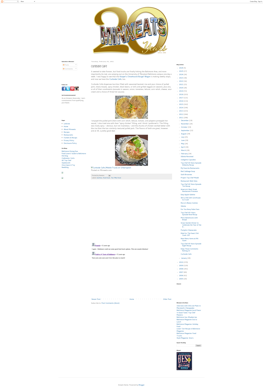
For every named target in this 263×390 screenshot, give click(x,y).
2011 (181, 117)
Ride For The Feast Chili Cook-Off (190, 234)
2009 (181, 265)
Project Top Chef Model (190, 177)
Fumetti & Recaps (70, 137)
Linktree (67, 123)
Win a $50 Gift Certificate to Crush (191, 198)
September (185, 130)
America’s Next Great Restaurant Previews (189, 190)
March (183, 150)
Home (132, 299)
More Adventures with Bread (189, 218)
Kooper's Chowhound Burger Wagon (135, 76)
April (183, 147)
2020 (181, 87)
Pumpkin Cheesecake (189, 230)
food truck (106, 178)
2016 (181, 101)
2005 (181, 278)
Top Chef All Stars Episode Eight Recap (191, 244)
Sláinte (183, 206)
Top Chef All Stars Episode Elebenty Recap (191, 164)
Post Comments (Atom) (110, 303)
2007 (181, 272)
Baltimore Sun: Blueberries (187, 317)
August (184, 133)
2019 (181, 91)
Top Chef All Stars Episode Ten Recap (191, 185)
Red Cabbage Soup (188, 171)
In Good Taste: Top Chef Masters (186, 313)
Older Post (167, 299)
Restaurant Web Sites (189, 181)
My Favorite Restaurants (190, 168)
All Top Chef (66, 160)
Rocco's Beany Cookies (189, 203)
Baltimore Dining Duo (70, 151)
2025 (181, 71)
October (184, 127)
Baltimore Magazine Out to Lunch (187, 320)
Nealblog (65, 167)
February (184, 153)
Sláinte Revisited (187, 156)
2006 (181, 275)
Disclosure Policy (70, 143)
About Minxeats (70, 129)
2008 (181, 269)
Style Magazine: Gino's (185, 338)
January (184, 258)
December (185, 120)
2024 (181, 74)
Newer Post (96, 299)
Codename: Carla (68, 158)
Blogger (142, 385)
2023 (181, 78)
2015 (181, 104)
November (185, 123)
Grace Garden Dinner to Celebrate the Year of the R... (191, 225)
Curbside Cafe (115, 79)
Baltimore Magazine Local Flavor (189, 310)
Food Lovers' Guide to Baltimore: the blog (74, 154)
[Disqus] (131, 212)
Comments (68, 69)
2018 (181, 94)
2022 (181, 81)
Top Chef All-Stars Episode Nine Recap (189, 213)
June (183, 140)
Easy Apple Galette (188, 194)
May (183, 143)
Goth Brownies (186, 174)
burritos (99, 178)
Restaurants (68, 135)
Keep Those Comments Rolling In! (189, 250)
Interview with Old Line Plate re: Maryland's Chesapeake (189, 306)
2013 (181, 111)
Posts (66, 65)
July (183, 137)
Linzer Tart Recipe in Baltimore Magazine (188, 329)
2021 (181, 84)
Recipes (67, 132)
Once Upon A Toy (68, 165)
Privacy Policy (69, 140)
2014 (181, 107)
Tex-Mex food (116, 178)
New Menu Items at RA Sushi (189, 239)
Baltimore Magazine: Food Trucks (186, 334)
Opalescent (66, 162)
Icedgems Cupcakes (188, 159)
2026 (181, 68)
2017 (181, 97)
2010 (181, 262)
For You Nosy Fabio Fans (190, 209)
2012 (181, 114)
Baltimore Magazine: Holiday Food (187, 325)
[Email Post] (109, 175)
